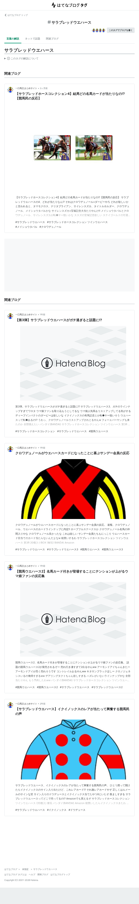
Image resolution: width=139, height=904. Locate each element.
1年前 (42, 314)
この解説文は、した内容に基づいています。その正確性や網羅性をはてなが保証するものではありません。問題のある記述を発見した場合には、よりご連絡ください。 (21, 59)
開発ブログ (42, 874)
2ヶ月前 (44, 88)
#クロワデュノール (50, 226)
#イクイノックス (56, 809)
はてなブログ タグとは (15, 874)
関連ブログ (52, 38)
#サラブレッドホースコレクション (35, 431)
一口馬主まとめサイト (26, 88)
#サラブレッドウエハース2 (107, 687)
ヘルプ (32, 874)
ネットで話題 (32, 38)
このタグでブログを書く (121, 30)
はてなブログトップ (60, 874)
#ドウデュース (77, 809)
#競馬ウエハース (98, 431)
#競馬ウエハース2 (47, 687)
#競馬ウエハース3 (112, 549)
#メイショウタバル (26, 226)
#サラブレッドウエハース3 (62, 549)
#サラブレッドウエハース (30, 222)
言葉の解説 (13, 38)
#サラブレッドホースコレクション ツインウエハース (77, 222)
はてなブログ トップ (18, 15)
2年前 (42, 703)
